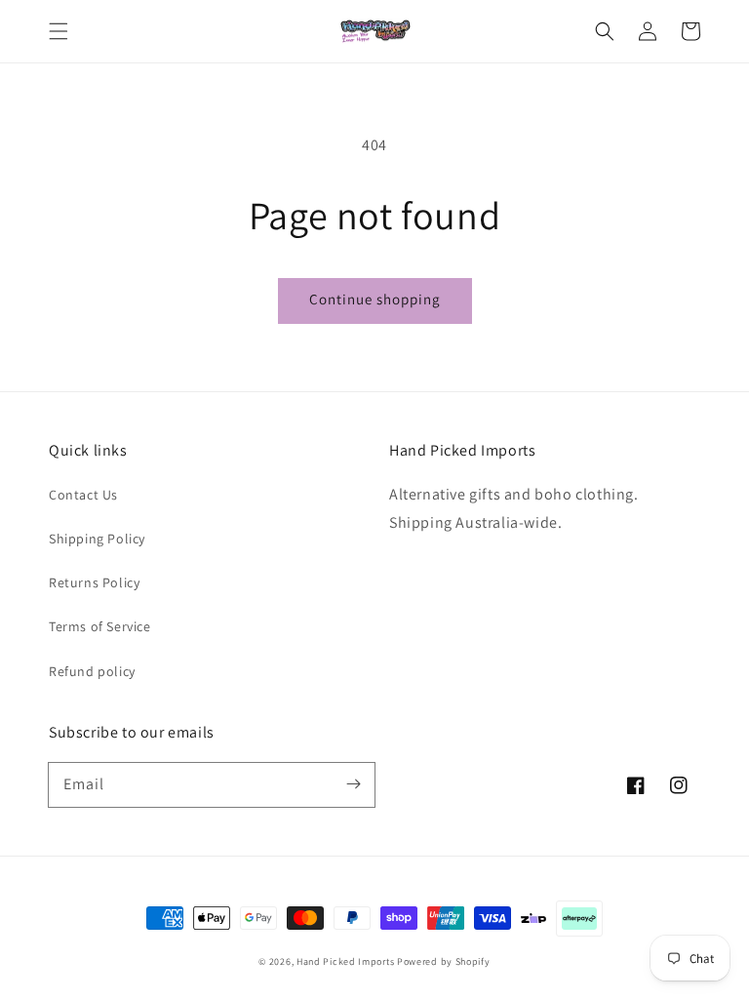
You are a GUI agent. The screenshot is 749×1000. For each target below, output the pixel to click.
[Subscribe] (353, 784)
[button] (58, 31)
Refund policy (92, 671)
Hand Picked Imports (345, 961)
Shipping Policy (97, 538)
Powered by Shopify (444, 961)
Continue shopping (375, 299)
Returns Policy (94, 582)
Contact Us (83, 494)
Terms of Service (100, 626)
